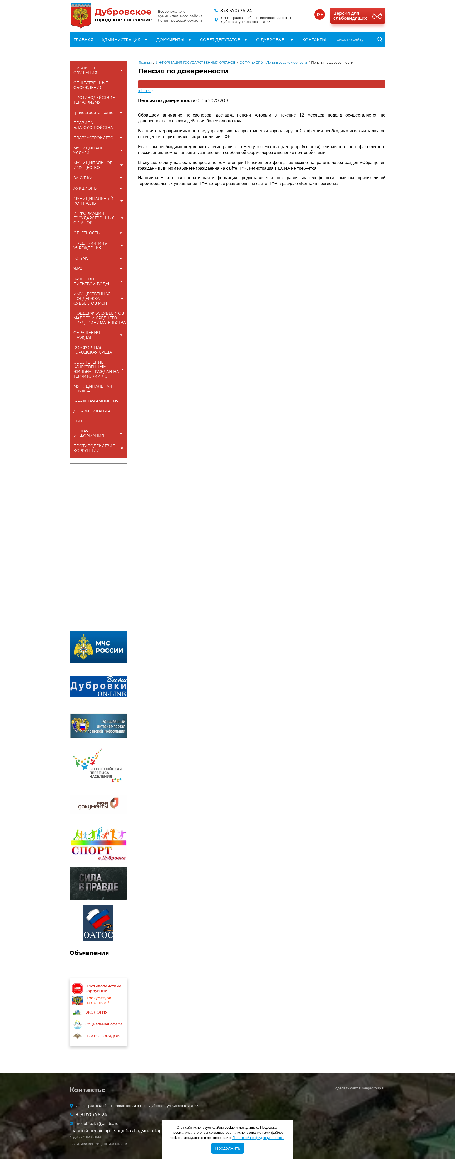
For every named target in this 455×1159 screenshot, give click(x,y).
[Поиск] (380, 39)
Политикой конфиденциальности (258, 1138)
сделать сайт (346, 1088)
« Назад (146, 90)
